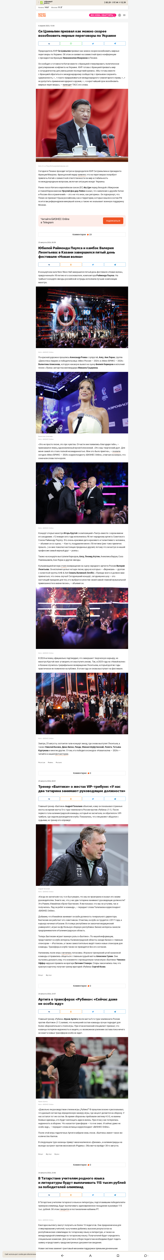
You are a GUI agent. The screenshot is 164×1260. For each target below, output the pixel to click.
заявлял (82, 174)
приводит (67, 84)
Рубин (56, 1154)
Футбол (49, 975)
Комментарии (82, 234)
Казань (50, 762)
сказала (116, 451)
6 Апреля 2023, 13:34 (46, 26)
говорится (64, 1209)
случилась (66, 952)
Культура (41, 762)
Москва (54, 7)
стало (64, 566)
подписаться (113, 220)
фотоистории (61, 754)
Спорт (40, 975)
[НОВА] (102, 15)
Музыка (59, 762)
